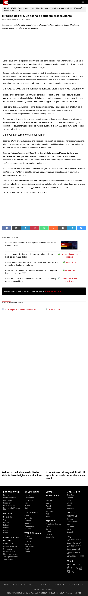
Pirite (48, 514)
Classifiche (50, 537)
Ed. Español (50, 589)
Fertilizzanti (28, 500)
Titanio (69, 505)
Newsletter (49, 585)
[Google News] (72, 572)
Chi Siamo (8, 585)
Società (48, 529)
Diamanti (70, 527)
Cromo (69, 503)
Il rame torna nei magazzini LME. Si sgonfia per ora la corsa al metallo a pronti (65, 475)
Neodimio (28, 523)
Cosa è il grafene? (74, 543)
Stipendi (70, 532)
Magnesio (70, 508)
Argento (6, 522)
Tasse (69, 529)
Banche (70, 519)
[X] (72, 569)
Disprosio (28, 518)
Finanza (27, 541)
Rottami (27, 508)
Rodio (5, 530)
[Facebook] (68, 569)
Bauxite (48, 503)
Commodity (7, 549)
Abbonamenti (34, 585)
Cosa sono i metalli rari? (74, 540)
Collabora (24, 585)
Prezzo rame (8, 495)
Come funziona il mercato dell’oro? (73, 549)
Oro (4, 520)
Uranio (27, 505)
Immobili (70, 524)
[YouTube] (80, 569)
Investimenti (29, 546)
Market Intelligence (10, 554)
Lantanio (27, 521)
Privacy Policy (39, 589)
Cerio (26, 516)
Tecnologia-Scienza (53, 524)
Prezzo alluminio (9, 498)
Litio (26, 503)
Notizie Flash (8, 544)
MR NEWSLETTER (53, 291)
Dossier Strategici (10, 546)
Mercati (27, 536)
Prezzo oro (7, 503)
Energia (27, 544)
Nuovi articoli (68, 585)
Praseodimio (29, 526)
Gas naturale (29, 498)
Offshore (49, 527)
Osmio (5, 533)
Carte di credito (72, 522)
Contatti (16, 585)
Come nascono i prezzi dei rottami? (75, 556)
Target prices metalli (10, 557)
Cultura (48, 532)
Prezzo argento (9, 505)
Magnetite (49, 511)
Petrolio (27, 495)
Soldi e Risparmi (9, 559)
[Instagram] (68, 572)
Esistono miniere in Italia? (74, 553)
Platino (6, 528)
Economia (28, 539)
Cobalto (70, 500)
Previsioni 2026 (9, 551)
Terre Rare (71, 495)
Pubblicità (58, 585)
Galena (48, 509)
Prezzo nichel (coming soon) (11, 508)
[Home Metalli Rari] (5, 4)
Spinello (49, 516)
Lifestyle (49, 534)
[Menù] (83, 2)
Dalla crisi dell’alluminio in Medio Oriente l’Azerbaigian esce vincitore (22, 473)
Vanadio (70, 498)
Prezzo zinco (8, 500)
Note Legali (78, 585)
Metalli (27, 549)
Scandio (27, 528)
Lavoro (27, 552)
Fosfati (48, 506)
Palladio (6, 525)
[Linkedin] (76, 569)
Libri (42, 585)
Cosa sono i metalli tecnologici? (74, 546)
